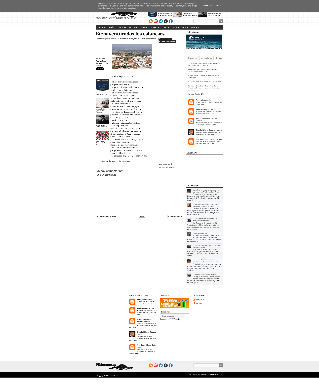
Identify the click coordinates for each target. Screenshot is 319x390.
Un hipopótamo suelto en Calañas (205, 274)
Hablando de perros (200, 233)
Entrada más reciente (167, 41)
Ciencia (166, 27)
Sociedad (122, 27)
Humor (185, 27)
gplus (166, 21)
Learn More (208, 6)
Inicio (142, 216)
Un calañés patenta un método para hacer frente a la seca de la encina (206, 205)
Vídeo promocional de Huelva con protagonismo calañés (205, 220)
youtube (156, 21)
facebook (171, 21)
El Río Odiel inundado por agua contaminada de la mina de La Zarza (206, 261)
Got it (219, 6)
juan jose (198, 303)
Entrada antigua (165, 39)
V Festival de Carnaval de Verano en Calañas (204, 82)
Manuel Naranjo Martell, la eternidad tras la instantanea (215, 13)
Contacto (195, 27)
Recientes (192, 58)
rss (151, 21)
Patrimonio (155, 27)
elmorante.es (199, 300)
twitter (161, 21)
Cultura (133, 27)
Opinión (143, 27)
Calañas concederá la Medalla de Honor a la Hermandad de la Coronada (165, 14)
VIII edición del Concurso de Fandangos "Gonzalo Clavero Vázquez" (190, 14)
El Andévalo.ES (216, 374)
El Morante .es (113, 376)
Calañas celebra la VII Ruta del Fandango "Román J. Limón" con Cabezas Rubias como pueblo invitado (204, 88)
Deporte (175, 27)
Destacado (100, 65)
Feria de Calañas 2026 (196, 94)
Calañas (112, 27)
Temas (219, 58)
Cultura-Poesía (102, 63)
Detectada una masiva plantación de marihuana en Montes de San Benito (206, 191)
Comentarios (206, 58)
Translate (177, 319)
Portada (101, 27)
